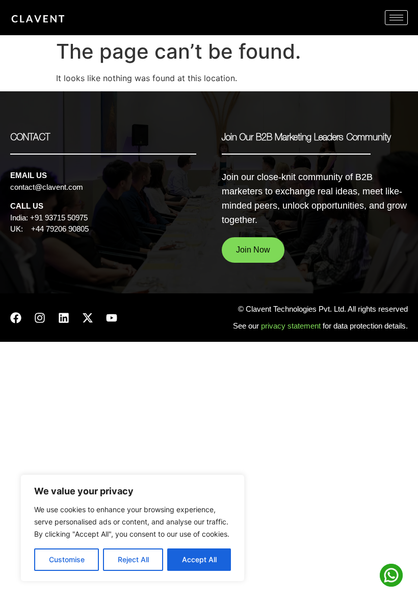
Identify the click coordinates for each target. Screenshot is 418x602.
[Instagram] (39, 317)
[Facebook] (15, 317)
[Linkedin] (63, 317)
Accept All (199, 559)
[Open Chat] (391, 575)
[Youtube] (111, 317)
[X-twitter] (87, 317)
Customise (67, 559)
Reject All (133, 559)
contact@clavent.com (46, 187)
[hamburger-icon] (396, 17)
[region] (132, 528)
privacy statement (292, 325)
